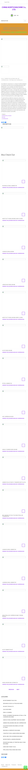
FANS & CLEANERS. (7, 712)
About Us (8, 764)
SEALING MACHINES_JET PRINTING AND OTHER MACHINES (14, 743)
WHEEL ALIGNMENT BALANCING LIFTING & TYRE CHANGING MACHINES (14, 716)
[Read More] (14, 172)
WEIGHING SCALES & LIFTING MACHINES (12, 703)
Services (20, 764)
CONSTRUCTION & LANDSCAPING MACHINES (14, 733)
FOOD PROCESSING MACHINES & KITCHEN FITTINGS (13, 726)
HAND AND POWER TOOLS (9, 746)
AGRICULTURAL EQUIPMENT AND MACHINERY (14, 719)
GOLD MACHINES (7, 709)
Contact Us (4, 766)
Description (7, 124)
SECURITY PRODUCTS (8, 706)
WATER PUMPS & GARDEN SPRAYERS (12, 739)
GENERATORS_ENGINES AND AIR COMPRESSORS (13, 187)
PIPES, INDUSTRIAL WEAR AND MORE (12, 749)
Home (2, 78)
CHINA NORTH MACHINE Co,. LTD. (14, 8)
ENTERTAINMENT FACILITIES (10, 700)
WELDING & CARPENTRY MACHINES (11, 730)
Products (14, 764)
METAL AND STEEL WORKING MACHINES (12, 736)
